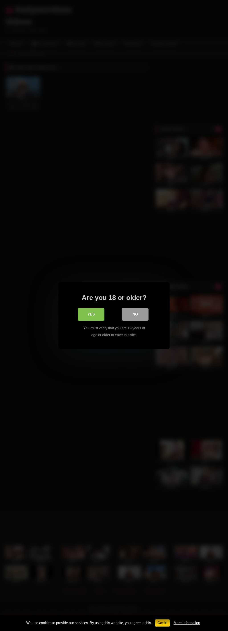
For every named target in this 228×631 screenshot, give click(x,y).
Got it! (162, 623)
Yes (91, 314)
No (135, 314)
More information (187, 623)
